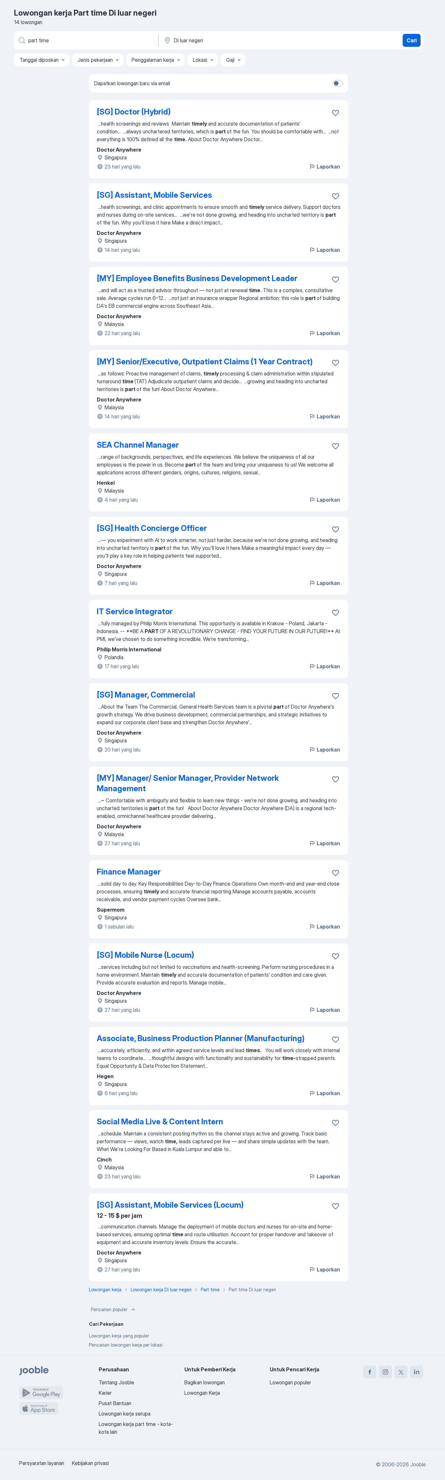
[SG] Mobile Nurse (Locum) (145, 955)
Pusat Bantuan (115, 1403)
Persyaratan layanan (41, 1463)
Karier (105, 1393)
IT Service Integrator (135, 611)
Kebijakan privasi (90, 1463)
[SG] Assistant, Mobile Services (154, 195)
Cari (412, 40)
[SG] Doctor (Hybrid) (134, 111)
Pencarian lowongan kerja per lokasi (126, 1345)
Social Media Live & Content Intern (160, 1121)
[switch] (338, 83)
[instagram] (385, 1371)
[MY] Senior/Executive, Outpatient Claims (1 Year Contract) (205, 361)
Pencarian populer (109, 1309)
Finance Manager (129, 871)
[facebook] (369, 1371)
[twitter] (401, 1371)
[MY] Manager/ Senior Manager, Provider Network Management (188, 783)
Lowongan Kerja (202, 1393)
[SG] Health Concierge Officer (152, 528)
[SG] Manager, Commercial (146, 694)
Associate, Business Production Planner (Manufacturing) (201, 1038)
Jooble (418, 1464)
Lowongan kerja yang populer (119, 1335)
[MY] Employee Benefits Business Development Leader (197, 278)
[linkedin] (416, 1371)
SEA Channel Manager (138, 445)
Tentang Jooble (116, 1382)
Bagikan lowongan (204, 1382)
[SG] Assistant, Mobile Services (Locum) (170, 1205)
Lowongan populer (290, 1382)
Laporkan (328, 166)
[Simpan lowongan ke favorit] (335, 113)
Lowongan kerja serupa (125, 1413)
